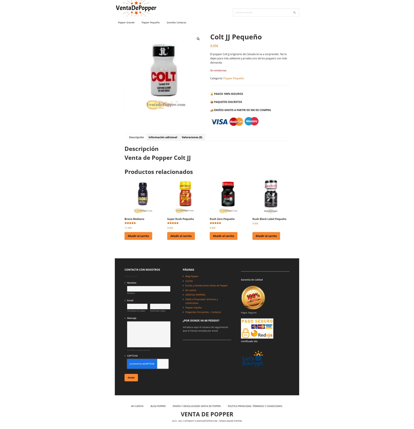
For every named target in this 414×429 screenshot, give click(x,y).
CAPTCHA (132, 355)
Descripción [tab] (136, 137)
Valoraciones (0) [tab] (192, 137)
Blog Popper (191, 276)
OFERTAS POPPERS (195, 294)
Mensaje (132, 318)
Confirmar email (158, 311)
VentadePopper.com (136, 8)
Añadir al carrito (138, 236)
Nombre (132, 282)
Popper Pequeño (233, 78)
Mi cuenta (190, 290)
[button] (198, 39)
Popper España (193, 307)
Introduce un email (136, 311)
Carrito (189, 280)
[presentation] (148, 364)
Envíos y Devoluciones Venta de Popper (206, 285)
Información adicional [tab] (163, 137)
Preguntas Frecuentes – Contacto (203, 312)
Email (131, 300)
